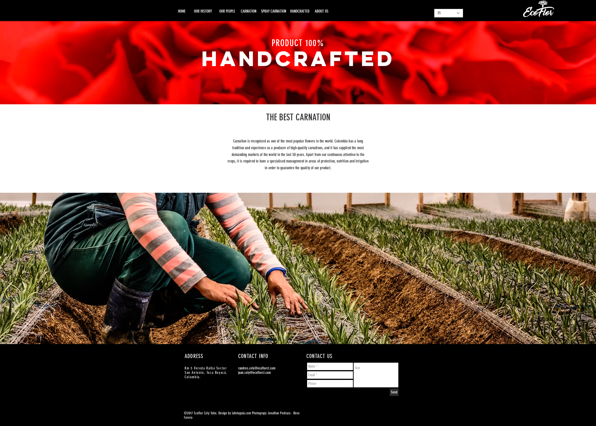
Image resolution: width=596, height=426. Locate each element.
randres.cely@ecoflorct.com (256, 368)
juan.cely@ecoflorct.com (254, 372)
